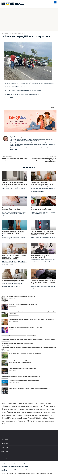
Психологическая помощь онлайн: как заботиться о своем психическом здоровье (14, 257)
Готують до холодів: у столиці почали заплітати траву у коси (25, 353)
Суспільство (12, 298)
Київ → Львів (4, 432)
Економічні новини (13, 321)
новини (52, 421)
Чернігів (37, 421)
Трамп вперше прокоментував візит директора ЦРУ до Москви (25, 327)
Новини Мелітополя (14, 315)
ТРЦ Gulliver (38, 418)
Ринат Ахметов (15, 418)
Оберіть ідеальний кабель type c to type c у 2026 (22, 296)
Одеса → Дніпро (5, 458)
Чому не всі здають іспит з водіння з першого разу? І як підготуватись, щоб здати (43, 282)
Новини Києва (5, 345)
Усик (27, 421)
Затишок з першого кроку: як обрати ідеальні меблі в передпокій (14, 183)
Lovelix (29, 403)
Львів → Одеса (5, 435)
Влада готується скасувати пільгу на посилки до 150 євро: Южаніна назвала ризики (31, 319)
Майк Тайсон (12, 415)
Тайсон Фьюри (48, 418)
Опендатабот (46, 415)
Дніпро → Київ (5, 447)
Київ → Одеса (5, 439)
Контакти (49, 473)
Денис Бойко (29, 409)
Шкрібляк (41, 421)
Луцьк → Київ (5, 451)
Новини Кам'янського (14, 382)
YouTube (12, 406)
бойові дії (46, 421)
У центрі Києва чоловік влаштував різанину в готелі (22, 368)
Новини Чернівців (6, 341)
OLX (33, 403)
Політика (11, 329)
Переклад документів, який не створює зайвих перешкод (12, 208)
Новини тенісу (12, 306)
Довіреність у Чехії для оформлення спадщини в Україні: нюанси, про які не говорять (42, 184)
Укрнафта (21, 421)
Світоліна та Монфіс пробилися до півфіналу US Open (23, 304)
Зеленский (12, 412)
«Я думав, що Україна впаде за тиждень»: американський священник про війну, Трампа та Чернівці (28, 339)
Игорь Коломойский (26, 412)
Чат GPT (32, 421)
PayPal (37, 403)
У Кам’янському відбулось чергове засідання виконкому (24, 380)
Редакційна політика (11, 473)
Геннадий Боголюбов (16, 409)
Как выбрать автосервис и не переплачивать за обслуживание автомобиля (29, 388)
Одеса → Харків (5, 455)
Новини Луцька (5, 350)
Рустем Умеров (27, 418)
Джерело (53, 107)
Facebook (24, 403)
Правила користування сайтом (38, 473)
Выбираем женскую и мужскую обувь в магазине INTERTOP (13, 232)
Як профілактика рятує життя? (13, 281)
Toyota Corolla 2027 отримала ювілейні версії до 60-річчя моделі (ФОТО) (21, 376)
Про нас (3, 473)
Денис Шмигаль (40, 409)
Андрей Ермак (38, 406)
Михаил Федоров (24, 415)
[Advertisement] (29, 19)
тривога (3, 423)
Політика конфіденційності (23, 473)
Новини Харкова (6, 336)
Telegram (5, 406)
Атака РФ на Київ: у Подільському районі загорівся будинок (18, 343)
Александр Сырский (24, 406)
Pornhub (42, 403)
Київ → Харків (5, 443)
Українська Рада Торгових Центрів (9, 421)
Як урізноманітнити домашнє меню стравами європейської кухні (43, 208)
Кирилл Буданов (40, 412)
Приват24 (5, 418)
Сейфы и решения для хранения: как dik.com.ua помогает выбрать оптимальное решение (42, 233)
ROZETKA (47, 403)
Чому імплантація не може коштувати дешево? (40, 256)
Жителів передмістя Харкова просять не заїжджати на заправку (19, 335)
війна (49, 421)
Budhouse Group (6, 403)
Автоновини (5, 378)
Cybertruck (15, 403)
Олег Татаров (35, 415)
